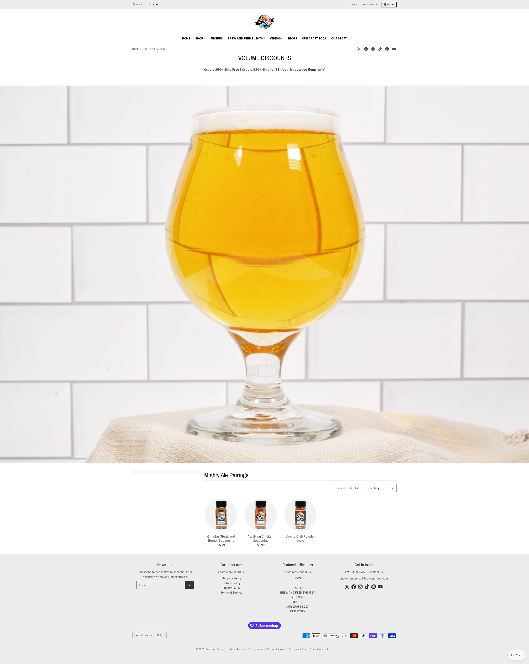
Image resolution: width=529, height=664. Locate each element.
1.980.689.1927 (355, 572)
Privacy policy (256, 649)
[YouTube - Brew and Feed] (394, 49)
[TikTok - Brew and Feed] (380, 49)
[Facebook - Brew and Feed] (366, 49)
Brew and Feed (214, 649)
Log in (354, 4)
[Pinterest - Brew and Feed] (387, 49)
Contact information (320, 649)
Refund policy (237, 649)
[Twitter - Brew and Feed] (359, 49)
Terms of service (276, 649)
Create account (369, 4)
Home (135, 49)
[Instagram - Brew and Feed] (373, 49)
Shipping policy (297, 649)
